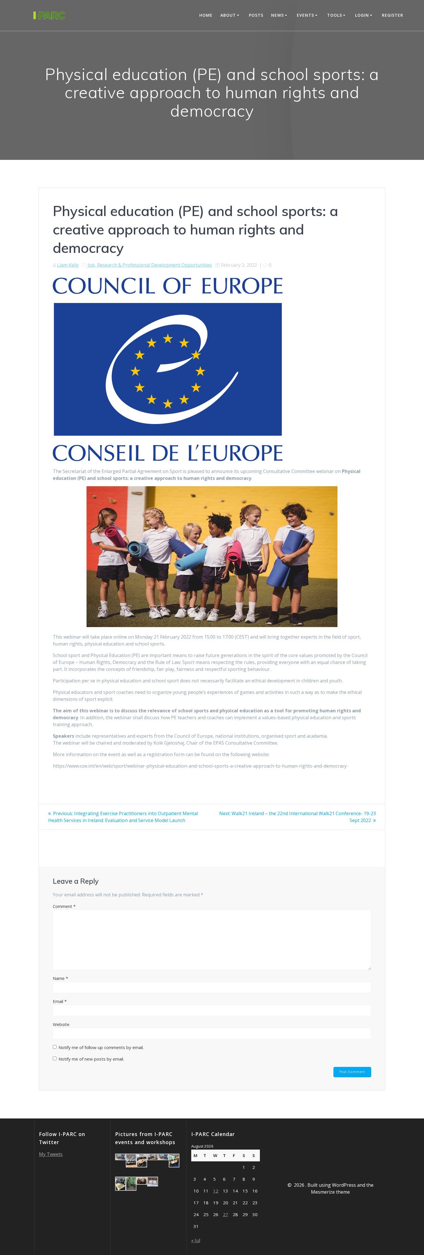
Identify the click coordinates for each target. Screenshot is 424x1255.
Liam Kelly (68, 265)
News (277, 15)
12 (215, 1191)
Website (61, 1024)
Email (60, 1001)
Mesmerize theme (330, 1192)
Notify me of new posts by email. (91, 1059)
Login (362, 15)
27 (225, 1214)
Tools (334, 15)
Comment (64, 906)
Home (206, 15)
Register (392, 15)
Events (305, 15)
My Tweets (51, 1154)
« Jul (195, 1240)
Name (60, 978)
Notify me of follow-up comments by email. (101, 1047)
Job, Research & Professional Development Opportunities (150, 265)
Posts (256, 15)
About (228, 15)
